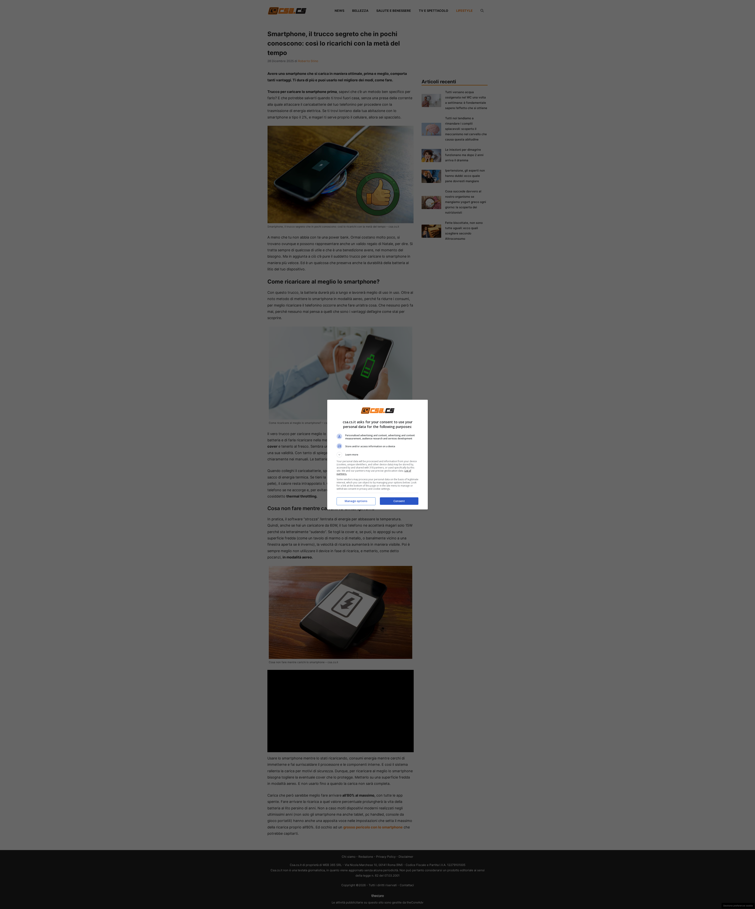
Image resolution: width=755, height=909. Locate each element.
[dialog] (377, 455)
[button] (377, 454)
